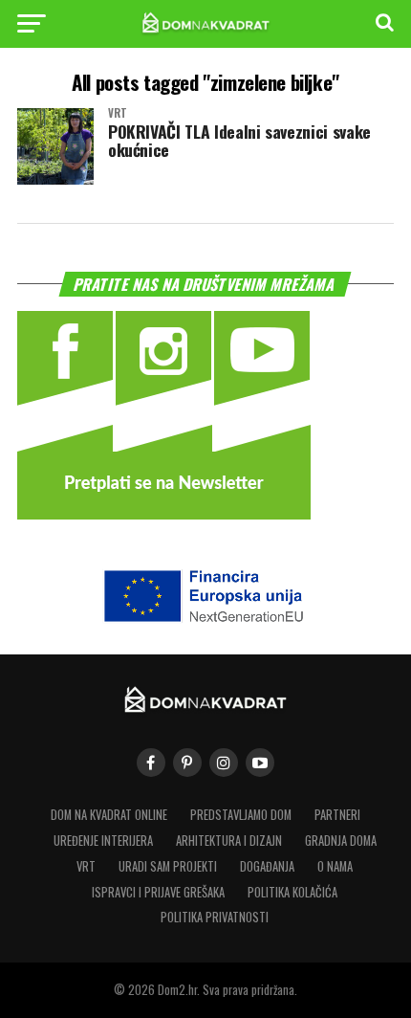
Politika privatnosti (215, 917)
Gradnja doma (341, 840)
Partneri (337, 815)
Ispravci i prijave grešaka (158, 892)
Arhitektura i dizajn (229, 840)
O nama (335, 866)
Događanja (267, 866)
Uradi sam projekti (168, 866)
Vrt (86, 866)
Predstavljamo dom (241, 815)
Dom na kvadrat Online (109, 815)
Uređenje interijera (103, 840)
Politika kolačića (292, 892)
